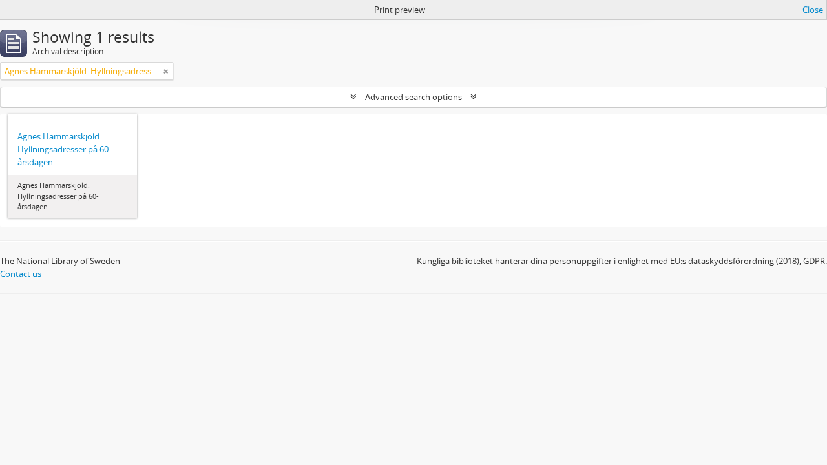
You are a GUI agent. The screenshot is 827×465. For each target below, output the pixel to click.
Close (812, 10)
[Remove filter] (166, 71)
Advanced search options (413, 97)
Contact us (20, 274)
